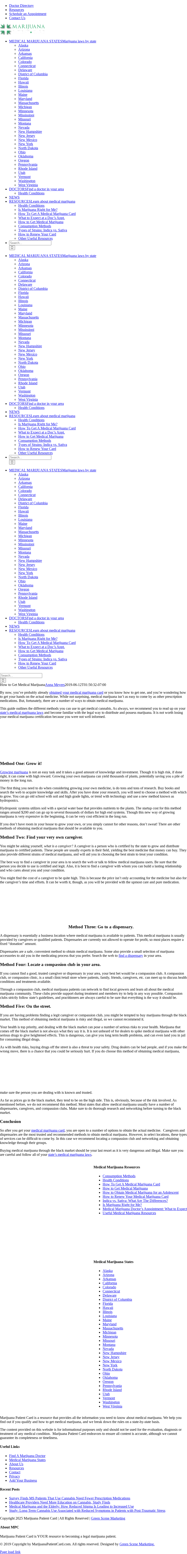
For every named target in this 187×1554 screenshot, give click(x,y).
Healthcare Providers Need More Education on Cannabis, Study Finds (59, 1502)
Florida (23, 78)
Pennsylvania (27, 164)
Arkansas (25, 53)
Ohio (22, 152)
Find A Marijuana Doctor (27, 1456)
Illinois (23, 86)
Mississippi (26, 115)
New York (25, 144)
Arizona (24, 49)
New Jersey (26, 136)
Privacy (14, 1476)
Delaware (25, 70)
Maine (22, 95)
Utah (21, 173)
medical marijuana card (48, 1130)
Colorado (25, 62)
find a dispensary (131, 956)
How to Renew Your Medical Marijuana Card (136, 1196)
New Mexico (27, 140)
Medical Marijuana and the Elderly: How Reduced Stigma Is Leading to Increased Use (71, 1506)
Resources (16, 1468)
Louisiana (25, 90)
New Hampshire (30, 131)
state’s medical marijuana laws (21, 712)
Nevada (23, 127)
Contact (14, 1472)
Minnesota (25, 111)
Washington (26, 181)
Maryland (25, 99)
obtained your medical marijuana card (76, 692)
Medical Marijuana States (27, 1460)
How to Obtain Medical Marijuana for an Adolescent (141, 1192)
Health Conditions (116, 1180)
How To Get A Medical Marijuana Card (131, 1184)
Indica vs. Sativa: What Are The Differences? (135, 1201)
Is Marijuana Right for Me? (122, 1205)
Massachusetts (28, 103)
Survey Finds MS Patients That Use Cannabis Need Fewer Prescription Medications (69, 1498)
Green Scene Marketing (108, 1518)
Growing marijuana (14, 772)
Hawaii (23, 82)
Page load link (10, 1552)
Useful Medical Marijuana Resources (129, 1213)
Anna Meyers (55, 685)
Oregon (23, 160)
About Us (16, 1464)
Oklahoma (25, 156)
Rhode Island (27, 168)
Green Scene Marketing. (137, 1544)
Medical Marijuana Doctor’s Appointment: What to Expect (145, 1209)
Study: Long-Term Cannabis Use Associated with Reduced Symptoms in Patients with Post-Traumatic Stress (87, 1510)
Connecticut (27, 66)
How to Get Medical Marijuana (125, 1188)
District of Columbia (33, 74)
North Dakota (28, 148)
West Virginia (28, 185)
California (25, 58)
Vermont (24, 177)
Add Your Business (23, 1480)
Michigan (25, 107)
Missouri (24, 119)
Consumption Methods (119, 1176)
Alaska (23, 45)
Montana (24, 123)
